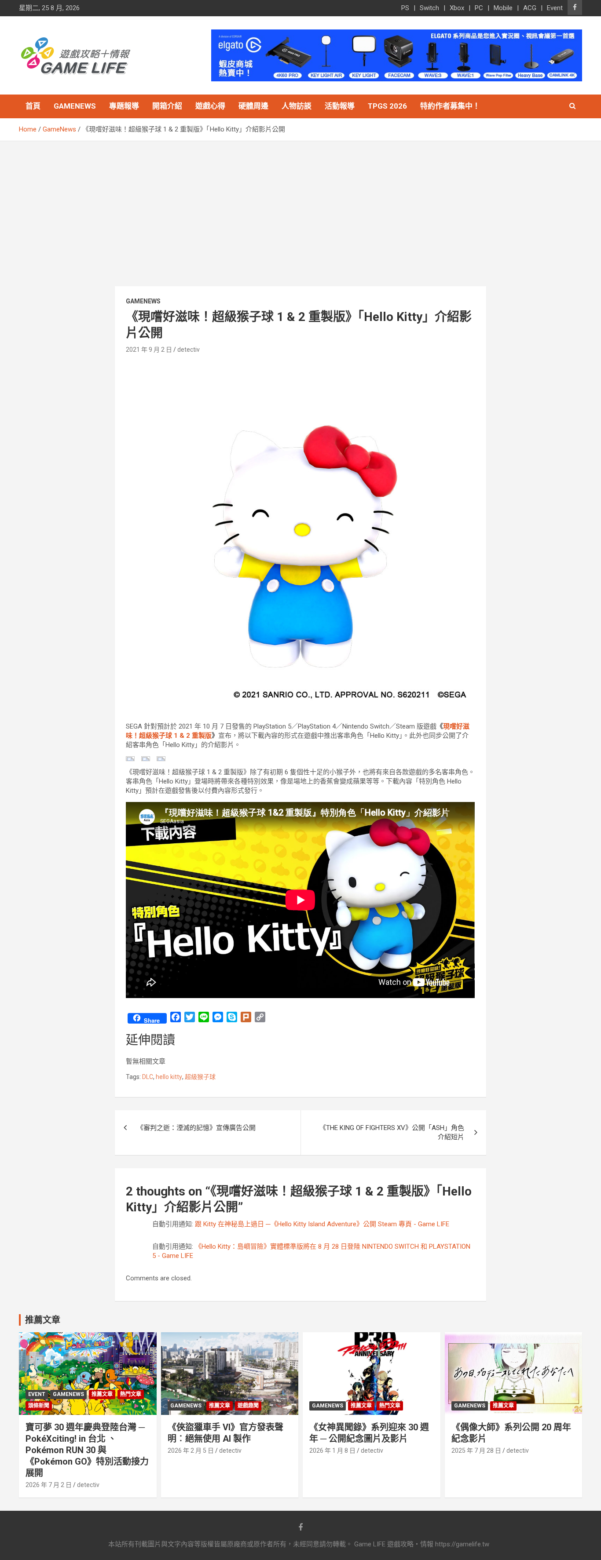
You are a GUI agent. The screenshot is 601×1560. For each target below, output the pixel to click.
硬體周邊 (253, 106)
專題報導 (124, 106)
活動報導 (340, 106)
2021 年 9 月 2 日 (149, 349)
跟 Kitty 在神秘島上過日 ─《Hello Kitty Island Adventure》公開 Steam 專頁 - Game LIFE (322, 1224)
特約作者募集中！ (450, 106)
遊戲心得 (210, 106)
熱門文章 (130, 1394)
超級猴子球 (200, 1076)
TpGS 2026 (387, 106)
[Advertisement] (300, 207)
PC (479, 8)
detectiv (188, 349)
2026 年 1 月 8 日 (332, 1450)
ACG (529, 8)
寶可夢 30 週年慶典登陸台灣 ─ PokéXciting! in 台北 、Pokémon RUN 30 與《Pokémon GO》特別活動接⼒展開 (87, 1450)
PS (405, 8)
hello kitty (169, 1076)
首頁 (33, 106)
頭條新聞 (38, 1406)
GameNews (75, 106)
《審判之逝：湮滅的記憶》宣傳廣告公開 (196, 1128)
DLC (147, 1076)
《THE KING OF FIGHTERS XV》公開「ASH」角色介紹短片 (391, 1132)
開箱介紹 (167, 106)
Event (555, 8)
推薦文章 (102, 1394)
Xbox (457, 8)
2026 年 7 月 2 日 (49, 1484)
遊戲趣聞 (248, 1406)
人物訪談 (296, 106)
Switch (429, 8)
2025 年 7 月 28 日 (476, 1450)
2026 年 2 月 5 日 (191, 1450)
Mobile (503, 8)
